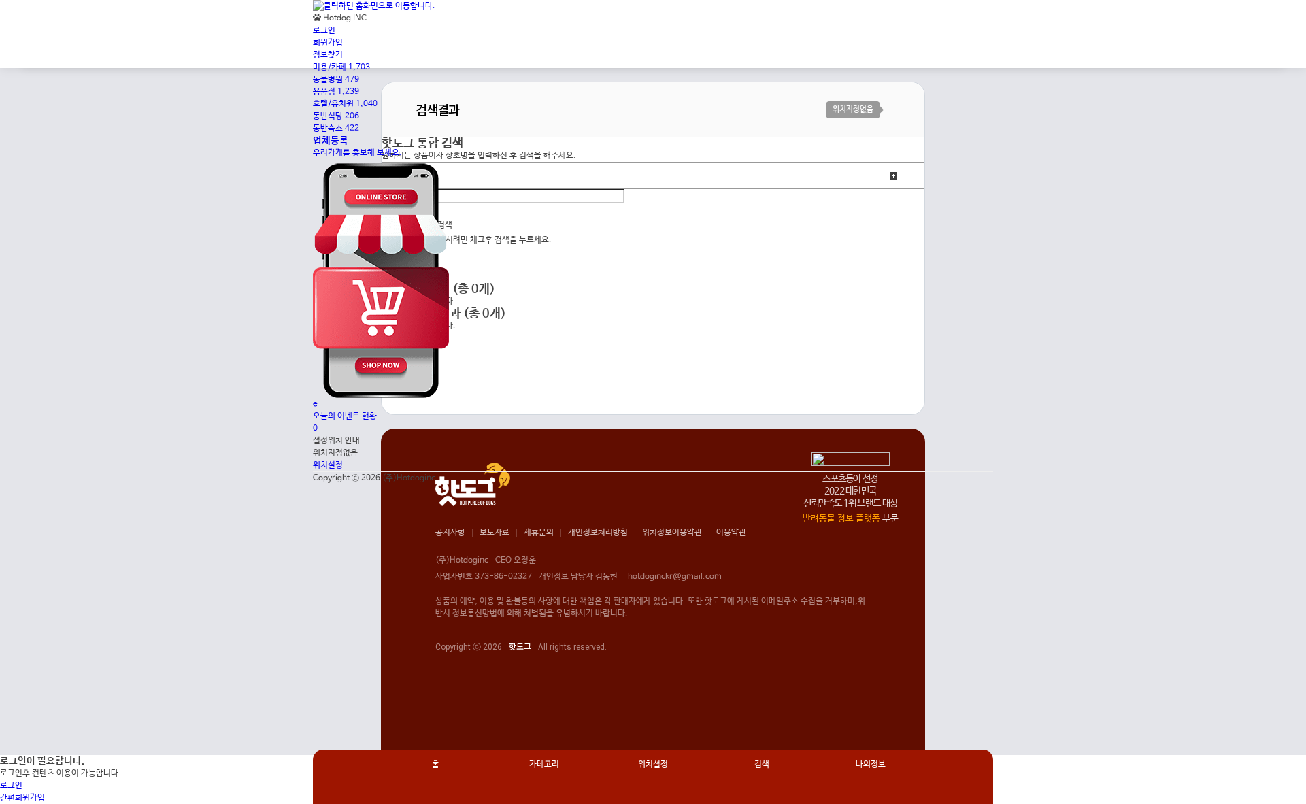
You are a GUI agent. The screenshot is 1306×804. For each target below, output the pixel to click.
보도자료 (494, 533)
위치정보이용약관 (672, 533)
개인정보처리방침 (598, 533)
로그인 (11, 785)
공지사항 (450, 533)
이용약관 (731, 533)
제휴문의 (539, 533)
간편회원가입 (22, 798)
